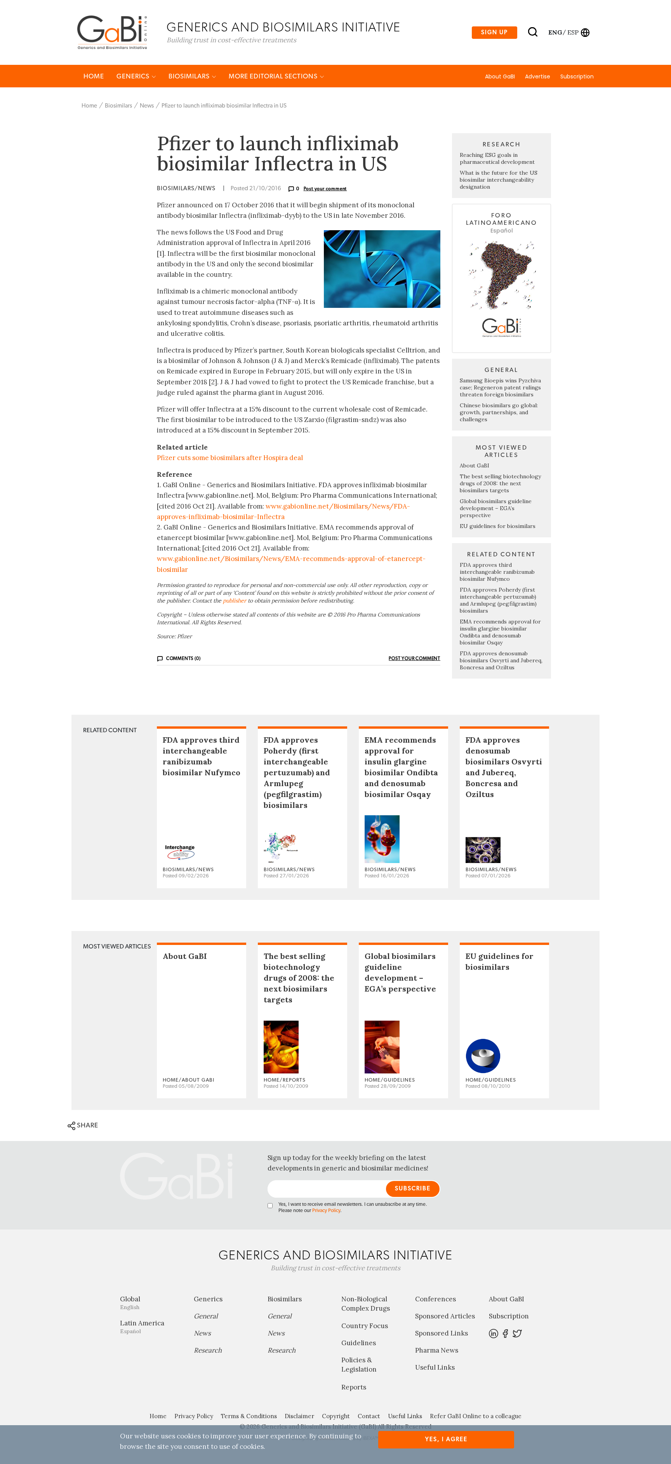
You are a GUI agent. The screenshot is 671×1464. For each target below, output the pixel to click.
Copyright (336, 1416)
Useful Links (435, 1367)
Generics (133, 76)
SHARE (86, 1125)
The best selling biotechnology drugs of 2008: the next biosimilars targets (500, 483)
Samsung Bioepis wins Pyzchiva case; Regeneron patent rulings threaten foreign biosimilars (500, 387)
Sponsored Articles (445, 1316)
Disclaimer (299, 1416)
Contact (369, 1416)
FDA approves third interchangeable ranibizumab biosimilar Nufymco (497, 571)
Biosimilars (190, 76)
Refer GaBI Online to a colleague (476, 1416)
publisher (234, 600)
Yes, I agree (446, 1439)
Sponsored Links (441, 1333)
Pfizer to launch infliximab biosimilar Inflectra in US (224, 106)
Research (208, 1350)
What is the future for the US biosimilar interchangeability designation (498, 179)
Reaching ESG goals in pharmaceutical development (497, 158)
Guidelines (358, 1343)
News (147, 106)
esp (573, 32)
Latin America (142, 1327)
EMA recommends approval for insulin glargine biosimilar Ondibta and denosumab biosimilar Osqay (500, 632)
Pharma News (436, 1350)
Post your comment (325, 188)
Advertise (537, 76)
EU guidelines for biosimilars (497, 526)
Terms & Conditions (249, 1416)
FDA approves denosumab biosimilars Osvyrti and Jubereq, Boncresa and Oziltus (501, 660)
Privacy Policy (326, 1210)
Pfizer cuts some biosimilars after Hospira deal (230, 457)
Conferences (435, 1299)
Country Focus (364, 1326)
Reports (353, 1387)
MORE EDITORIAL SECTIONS (274, 76)
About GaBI (500, 76)
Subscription (577, 76)
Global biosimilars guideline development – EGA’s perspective (496, 508)
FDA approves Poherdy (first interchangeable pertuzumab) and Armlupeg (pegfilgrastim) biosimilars (498, 600)
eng (554, 32)
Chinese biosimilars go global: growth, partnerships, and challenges (499, 412)
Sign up (494, 32)
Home (93, 76)
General (206, 1316)
